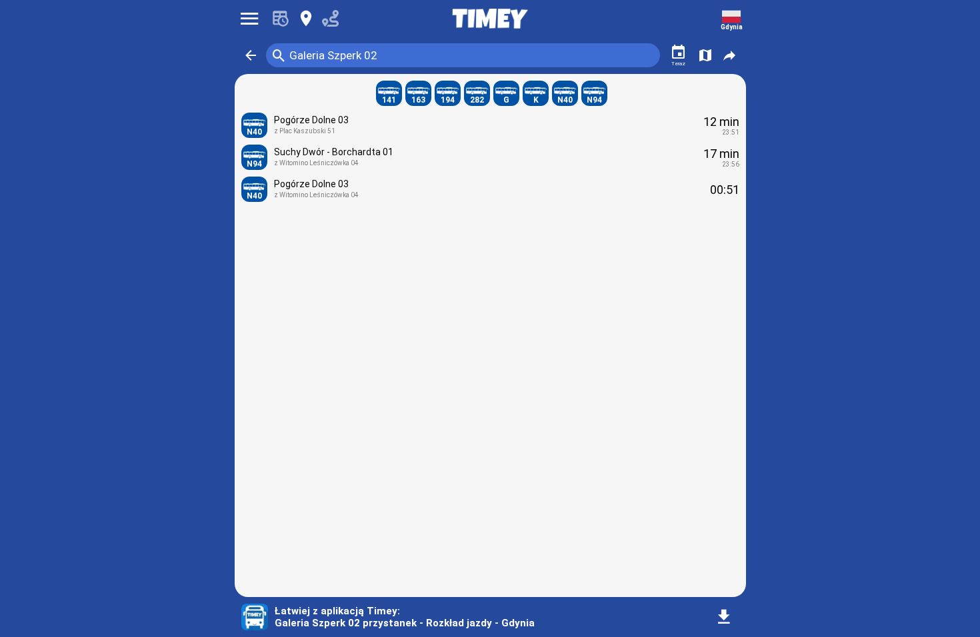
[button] (251, 55)
